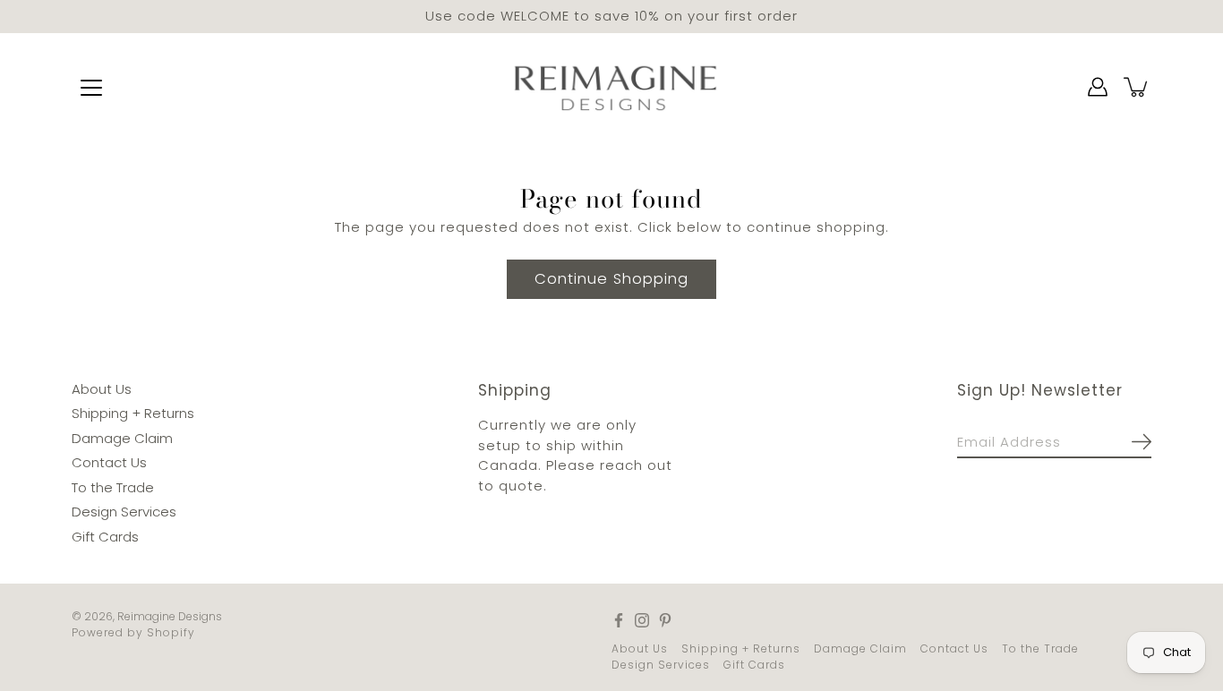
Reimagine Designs (169, 616)
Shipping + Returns (133, 413)
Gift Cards (105, 535)
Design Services (124, 511)
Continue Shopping (611, 278)
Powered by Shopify (133, 632)
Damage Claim (122, 437)
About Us (102, 388)
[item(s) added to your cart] (1137, 87)
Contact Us (109, 462)
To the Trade (113, 486)
